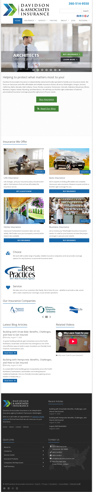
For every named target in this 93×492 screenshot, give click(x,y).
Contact (18, 427)
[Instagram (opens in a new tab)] (83, 15)
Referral (83, 20)
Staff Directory (9, 466)
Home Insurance (12, 227)
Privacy (44, 484)
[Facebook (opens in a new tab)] (78, 15)
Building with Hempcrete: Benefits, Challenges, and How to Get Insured (27, 361)
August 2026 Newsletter (57, 427)
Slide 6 (55, 70)
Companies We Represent (13, 463)
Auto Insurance (57, 177)
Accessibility (63, 484)
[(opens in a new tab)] (88, 15)
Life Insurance (11, 177)
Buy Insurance (71, 54)
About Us (7, 447)
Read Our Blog (48, 108)
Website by (75, 484)
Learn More (69, 59)
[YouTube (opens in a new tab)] (85, 15)
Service (42, 20)
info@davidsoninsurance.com (63, 458)
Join (73, 20)
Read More (10, 353)
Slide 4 (46, 70)
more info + (39, 172)
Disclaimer (53, 484)
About (64, 20)
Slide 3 (42, 70)
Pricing (53, 20)
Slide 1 (33, 70)
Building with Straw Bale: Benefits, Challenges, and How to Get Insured (27, 333)
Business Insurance (59, 227)
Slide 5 (51, 70)
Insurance (29, 20)
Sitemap (26, 427)
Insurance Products (11, 459)
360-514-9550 (57, 452)
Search (86, 11)
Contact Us (8, 451)
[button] (59, 70)
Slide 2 (38, 70)
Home (17, 20)
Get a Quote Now (23, 191)
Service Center (9, 455)
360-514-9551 (57, 455)
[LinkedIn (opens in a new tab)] (80, 15)
